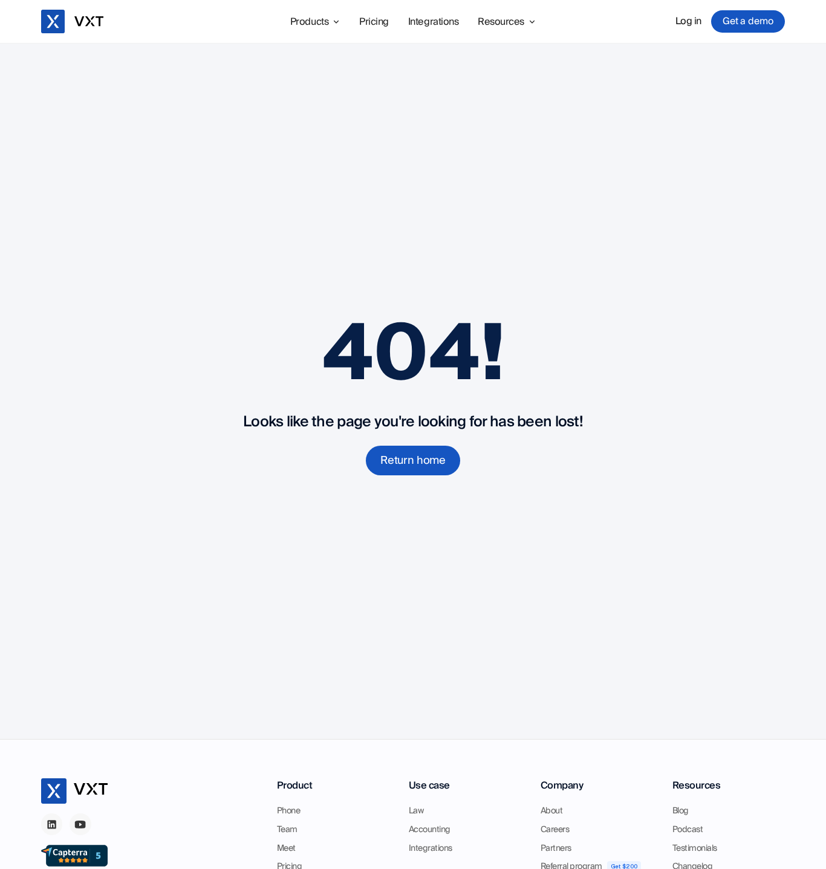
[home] (74, 21)
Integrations (433, 21)
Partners (556, 848)
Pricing (374, 21)
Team (287, 829)
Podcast (687, 829)
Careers (555, 829)
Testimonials (694, 848)
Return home (413, 460)
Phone (289, 811)
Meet (286, 848)
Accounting (429, 829)
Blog (680, 811)
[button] (315, 22)
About (552, 811)
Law (416, 811)
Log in (688, 21)
